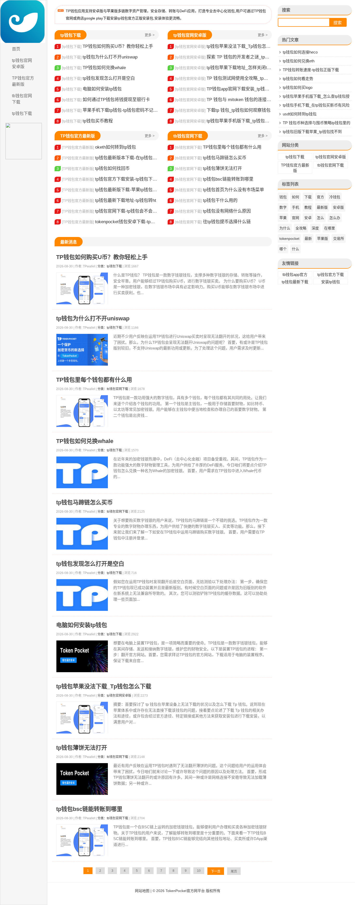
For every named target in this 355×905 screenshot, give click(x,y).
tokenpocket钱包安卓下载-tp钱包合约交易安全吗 (108, 221)
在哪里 (329, 228)
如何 (295, 197)
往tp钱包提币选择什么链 (210, 221)
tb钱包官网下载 (22, 99)
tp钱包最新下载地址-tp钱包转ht (106, 200)
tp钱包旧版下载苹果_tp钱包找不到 (312, 131)
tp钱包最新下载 (295, 282)
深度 (315, 228)
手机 (295, 207)
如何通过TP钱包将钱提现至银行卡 (103, 99)
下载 (308, 197)
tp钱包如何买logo (297, 87)
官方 (320, 197)
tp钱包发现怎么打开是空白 (96, 78)
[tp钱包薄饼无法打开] (82, 779)
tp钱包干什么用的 (204, 200)
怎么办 (334, 218)
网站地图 (142, 891)
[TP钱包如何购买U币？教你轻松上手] (82, 288)
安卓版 (338, 207)
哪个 (283, 249)
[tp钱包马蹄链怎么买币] (82, 534)
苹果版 (322, 238)
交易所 (338, 238)
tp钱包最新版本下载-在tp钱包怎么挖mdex (108, 157)
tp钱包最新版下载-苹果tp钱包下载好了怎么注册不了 (108, 189)
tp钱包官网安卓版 (22, 63)
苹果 (283, 218)
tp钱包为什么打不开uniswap (97, 57)
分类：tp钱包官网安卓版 (114, 695)
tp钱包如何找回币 (93, 168)
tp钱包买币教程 (85, 120)
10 (199, 871)
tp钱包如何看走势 (298, 78)
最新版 (322, 207)
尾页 (234, 871)
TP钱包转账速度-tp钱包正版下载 (311, 70)
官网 (295, 218)
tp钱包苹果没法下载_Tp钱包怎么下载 (221, 46)
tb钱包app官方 (294, 274)
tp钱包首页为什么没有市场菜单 (217, 189)
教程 (308, 207)
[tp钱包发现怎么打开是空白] (82, 595)
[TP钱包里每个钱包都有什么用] (82, 411)
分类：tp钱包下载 (109, 266)
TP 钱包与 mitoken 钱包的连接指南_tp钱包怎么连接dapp (221, 99)
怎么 (320, 218)
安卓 (308, 218)
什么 (295, 249)
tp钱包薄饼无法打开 (206, 168)
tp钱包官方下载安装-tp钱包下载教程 (108, 179)
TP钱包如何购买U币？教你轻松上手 (105, 46)
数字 (283, 207)
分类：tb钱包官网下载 (112, 389)
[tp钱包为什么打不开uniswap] (82, 350)
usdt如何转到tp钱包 (300, 114)
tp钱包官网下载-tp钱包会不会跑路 (108, 211)
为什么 (284, 228)
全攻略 (300, 228)
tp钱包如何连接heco (300, 52)
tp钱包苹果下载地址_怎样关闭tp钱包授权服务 (221, 67)
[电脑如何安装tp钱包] (82, 656)
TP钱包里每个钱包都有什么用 (215, 147)
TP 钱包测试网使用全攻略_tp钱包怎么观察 (221, 78)
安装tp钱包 (330, 282)
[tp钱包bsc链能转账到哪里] (82, 840)
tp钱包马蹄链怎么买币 (208, 157)
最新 (308, 238)
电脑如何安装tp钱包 (89, 89)
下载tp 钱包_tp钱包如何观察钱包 (220, 110)
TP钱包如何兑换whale (91, 67)
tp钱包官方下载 (330, 274)
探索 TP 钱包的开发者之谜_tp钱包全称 (221, 57)
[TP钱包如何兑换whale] (82, 472)
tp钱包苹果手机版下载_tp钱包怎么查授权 (221, 120)
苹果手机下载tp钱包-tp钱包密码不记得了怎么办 (108, 110)
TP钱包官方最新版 (23, 81)
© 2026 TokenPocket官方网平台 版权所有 (186, 891)
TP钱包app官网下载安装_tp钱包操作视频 (221, 89)
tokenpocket (289, 238)
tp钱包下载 (22, 113)
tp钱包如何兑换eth (298, 61)
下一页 (215, 871)
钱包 (283, 197)
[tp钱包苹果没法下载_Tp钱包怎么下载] (82, 718)
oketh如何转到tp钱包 (96, 147)
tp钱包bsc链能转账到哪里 (211, 179)
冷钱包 (334, 197)
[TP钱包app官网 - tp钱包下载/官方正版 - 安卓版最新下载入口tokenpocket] (23, 21)
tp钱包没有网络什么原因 (210, 211)
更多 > (150, 35)
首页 (16, 49)
